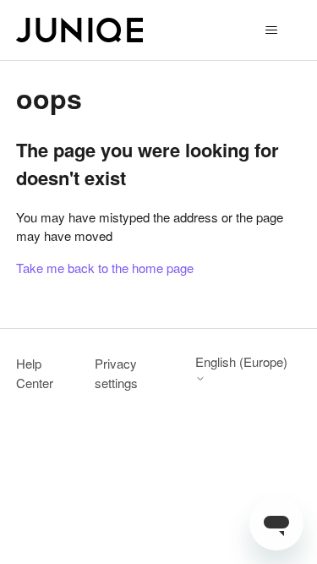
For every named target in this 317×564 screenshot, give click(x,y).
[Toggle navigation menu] (271, 30)
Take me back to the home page (105, 268)
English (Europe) (241, 362)
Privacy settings (116, 373)
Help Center (34, 373)
